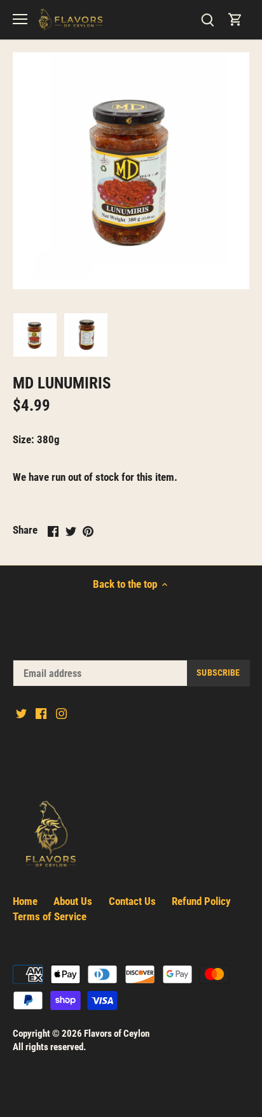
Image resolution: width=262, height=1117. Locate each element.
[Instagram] (61, 713)
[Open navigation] (20, 19)
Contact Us (132, 901)
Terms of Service (49, 916)
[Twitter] (21, 713)
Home (25, 901)
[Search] (207, 19)
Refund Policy (201, 901)
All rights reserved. (49, 1047)
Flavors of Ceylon (116, 1033)
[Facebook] (41, 713)
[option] (35, 335)
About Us (72, 901)
